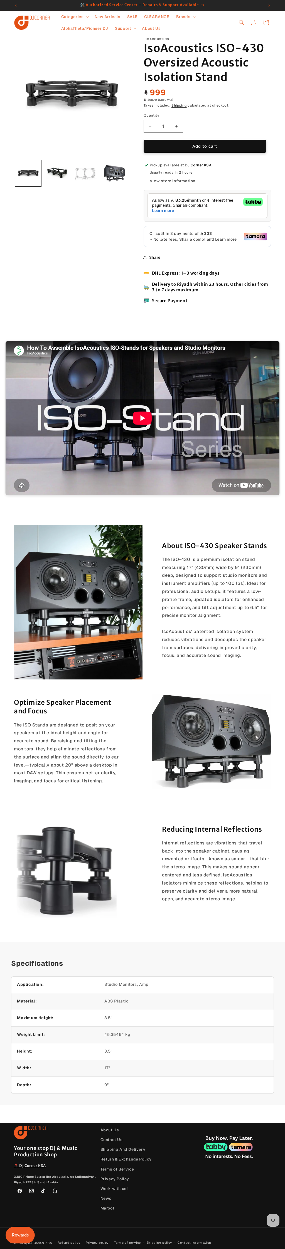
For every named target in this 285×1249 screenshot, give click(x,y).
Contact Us (111, 1139)
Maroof (107, 1208)
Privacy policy (97, 1243)
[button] (74, 17)
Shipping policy (159, 1243)
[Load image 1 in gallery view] (28, 173)
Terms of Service (117, 1169)
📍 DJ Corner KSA (30, 1165)
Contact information (194, 1243)
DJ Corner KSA (40, 1243)
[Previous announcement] (16, 5)
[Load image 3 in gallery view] (86, 173)
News (106, 1198)
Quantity (151, 115)
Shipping (179, 105)
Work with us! (114, 1188)
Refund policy (69, 1243)
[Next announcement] (269, 5)
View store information (172, 180)
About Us (109, 1129)
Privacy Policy (114, 1178)
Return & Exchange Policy (126, 1159)
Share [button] (155, 257)
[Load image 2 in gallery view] (57, 173)
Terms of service (127, 1243)
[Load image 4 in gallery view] (114, 173)
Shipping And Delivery (123, 1149)
